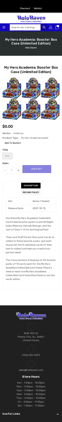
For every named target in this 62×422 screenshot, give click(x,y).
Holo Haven (31, 47)
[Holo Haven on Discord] (34, 3)
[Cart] (57, 27)
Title (5, 150)
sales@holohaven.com (31, 370)
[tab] (31, 185)
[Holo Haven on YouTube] (28, 3)
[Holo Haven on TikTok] (46, 3)
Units (5, 163)
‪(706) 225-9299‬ (31, 355)
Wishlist (38, 8)
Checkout (25, 8)
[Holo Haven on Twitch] (40, 3)
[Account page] (51, 27)
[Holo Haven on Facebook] (16, 3)
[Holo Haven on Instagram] (22, 3)
